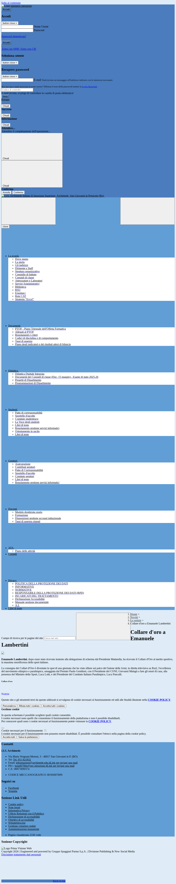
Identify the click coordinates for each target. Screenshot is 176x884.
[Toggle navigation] (28, 211)
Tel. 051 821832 (22, 759)
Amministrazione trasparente (23, 829)
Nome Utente (41, 26)
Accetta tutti (54, 706)
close (5, 226)
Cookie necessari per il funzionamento (22, 730)
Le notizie (135, 620)
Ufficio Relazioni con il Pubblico (26, 813)
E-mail (37, 79)
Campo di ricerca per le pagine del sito (22, 638)
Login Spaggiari (89, 86)
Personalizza (9, 706)
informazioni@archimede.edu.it (47, 762)
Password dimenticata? (13, 36)
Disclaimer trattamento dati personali (21, 854)
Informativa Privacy (19, 810)
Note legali (14, 807)
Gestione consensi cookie (22, 826)
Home (133, 614)
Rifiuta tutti (29, 706)
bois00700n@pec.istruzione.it (44, 765)
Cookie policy (16, 804)
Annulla (6, 192)
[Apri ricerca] (147, 211)
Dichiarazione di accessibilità (24, 816)
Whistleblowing (16, 822)
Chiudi (6, 106)
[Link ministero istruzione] (16, 5)
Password (39, 30)
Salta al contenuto (11, 2)
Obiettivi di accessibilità (21, 819)
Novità (134, 617)
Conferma (18, 192)
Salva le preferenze (28, 737)
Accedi (6, 9)
